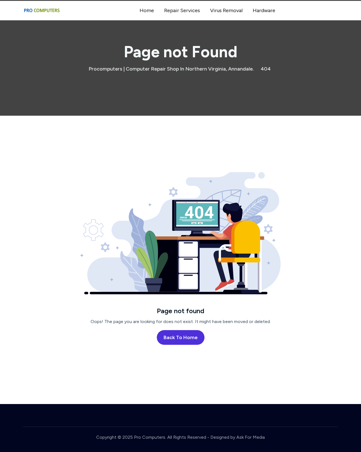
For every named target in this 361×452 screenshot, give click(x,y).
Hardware (264, 10)
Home (147, 10)
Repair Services (182, 10)
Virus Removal (226, 10)
